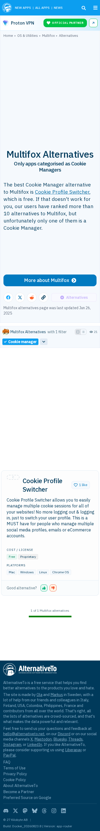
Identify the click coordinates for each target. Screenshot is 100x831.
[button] (80, 485)
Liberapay (73, 749)
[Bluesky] (34, 810)
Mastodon (43, 739)
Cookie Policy (14, 779)
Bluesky (60, 739)
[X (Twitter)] (15, 810)
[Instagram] (54, 810)
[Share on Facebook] (8, 297)
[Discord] (6, 810)
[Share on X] (20, 297)
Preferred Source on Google (27, 797)
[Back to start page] (7, 8)
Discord (64, 733)
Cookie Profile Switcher (62, 191)
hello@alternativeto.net (24, 733)
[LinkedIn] (63, 810)
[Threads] (44, 810)
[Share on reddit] (32, 297)
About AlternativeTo (20, 785)
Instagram (12, 744)
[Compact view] (83, 332)
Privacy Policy (15, 773)
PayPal (9, 755)
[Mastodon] (25, 810)
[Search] (84, 8)
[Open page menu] (95, 7)
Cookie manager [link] (22, 341)
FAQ (6, 762)
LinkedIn (34, 744)
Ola (39, 694)
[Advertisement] (50, 90)
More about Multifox (46, 280)
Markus (56, 694)
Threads (75, 739)
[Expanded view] (78, 332)
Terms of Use (14, 767)
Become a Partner (18, 791)
